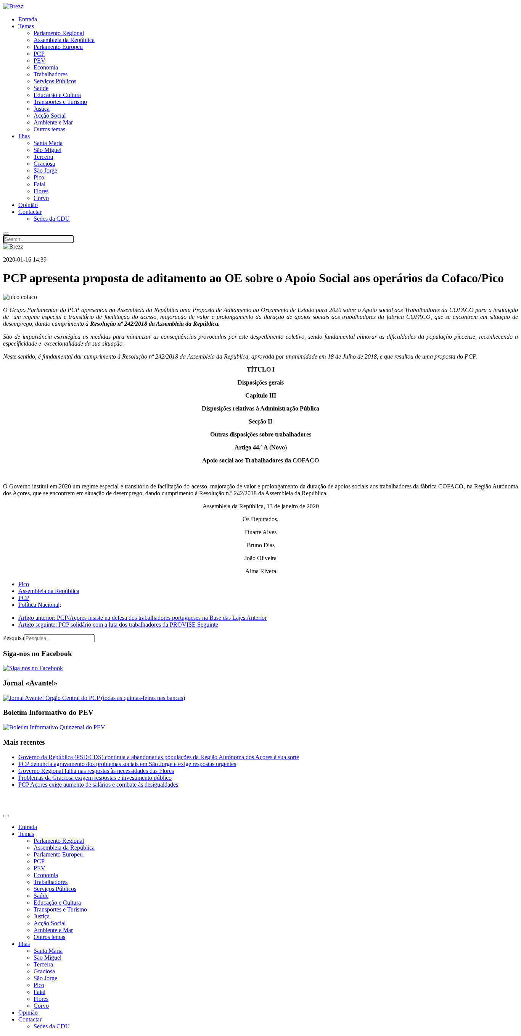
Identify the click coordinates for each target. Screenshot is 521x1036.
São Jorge (45, 170)
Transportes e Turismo (60, 102)
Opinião (28, 205)
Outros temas (49, 129)
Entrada (27, 19)
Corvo (41, 198)
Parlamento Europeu (58, 47)
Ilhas (24, 136)
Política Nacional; (39, 604)
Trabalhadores (51, 74)
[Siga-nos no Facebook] (33, 668)
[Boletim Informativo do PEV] (54, 727)
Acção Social (50, 115)
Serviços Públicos (55, 81)
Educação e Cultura (57, 95)
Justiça (42, 108)
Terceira (43, 157)
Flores (41, 191)
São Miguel (47, 150)
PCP (39, 53)
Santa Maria (48, 143)
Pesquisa (13, 638)
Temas (26, 26)
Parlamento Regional (59, 33)
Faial (39, 184)
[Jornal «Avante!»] (94, 698)
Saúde (41, 88)
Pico (39, 177)
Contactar (30, 211)
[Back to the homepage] (13, 6)
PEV (39, 60)
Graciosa (44, 163)
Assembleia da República (64, 40)
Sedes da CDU (52, 218)
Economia (46, 67)
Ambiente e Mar (53, 122)
